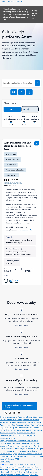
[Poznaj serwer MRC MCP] (29, 92)
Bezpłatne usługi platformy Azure (23, 425)
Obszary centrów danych (26, 419)
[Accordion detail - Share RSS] (11, 281)
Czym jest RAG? (13, 459)
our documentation (26, 230)
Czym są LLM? (30, 456)
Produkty (39, 422)
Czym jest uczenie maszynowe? (24, 454)
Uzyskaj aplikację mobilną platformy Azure (20, 406)
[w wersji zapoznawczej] (24, 123)
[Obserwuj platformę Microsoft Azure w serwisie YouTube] (19, 412)
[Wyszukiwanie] (37, 83)
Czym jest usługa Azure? (8, 417)
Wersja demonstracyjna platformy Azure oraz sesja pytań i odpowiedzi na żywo (18, 435)
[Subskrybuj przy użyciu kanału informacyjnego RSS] (21, 92)
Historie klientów (29, 422)
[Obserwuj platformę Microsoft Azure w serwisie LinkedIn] (14, 412)
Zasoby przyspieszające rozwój (31, 430)
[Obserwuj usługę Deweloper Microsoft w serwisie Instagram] (10, 412)
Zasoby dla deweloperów (30, 443)
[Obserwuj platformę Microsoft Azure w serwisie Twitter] (5, 412)
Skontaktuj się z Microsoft (9, 469)
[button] (13, 92)
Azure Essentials (17, 422)
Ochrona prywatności (26, 469)
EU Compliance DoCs (30, 474)
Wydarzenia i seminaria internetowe (20, 446)
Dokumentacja (12, 443)
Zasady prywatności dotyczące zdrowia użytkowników (19, 467)
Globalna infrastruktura (8, 419)
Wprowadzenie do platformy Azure (30, 417)
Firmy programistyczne (8, 440)
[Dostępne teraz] (34, 123)
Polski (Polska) (5, 461)
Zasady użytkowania (18, 472)
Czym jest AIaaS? (19, 456)
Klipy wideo (34, 448)
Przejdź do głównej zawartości (11, 1)
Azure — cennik (5, 425)
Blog (18, 443)
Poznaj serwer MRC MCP (34, 14)
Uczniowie (3, 446)
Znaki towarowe (31, 472)
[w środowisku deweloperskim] (10, 123)
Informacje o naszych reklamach (11, 474)
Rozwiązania (15, 430)
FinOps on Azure (16, 427)
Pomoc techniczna (23, 433)
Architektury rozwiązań (8, 433)
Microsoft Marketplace (25, 440)
